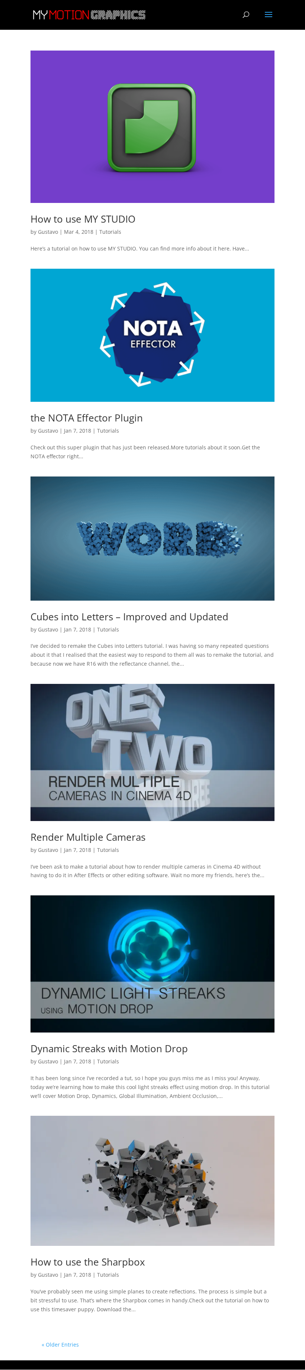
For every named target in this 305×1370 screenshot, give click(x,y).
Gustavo (48, 231)
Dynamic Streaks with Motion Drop (109, 1048)
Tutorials (110, 231)
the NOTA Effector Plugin (86, 417)
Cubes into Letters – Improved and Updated (129, 616)
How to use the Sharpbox (87, 1262)
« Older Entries (60, 1344)
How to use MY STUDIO (82, 219)
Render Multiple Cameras (87, 837)
